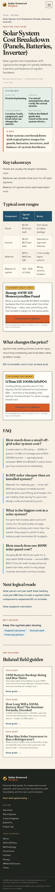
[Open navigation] (49, 4)
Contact (7, 855)
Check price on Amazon (27, 318)
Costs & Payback (11, 818)
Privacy (6, 859)
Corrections (8, 851)
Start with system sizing (16, 798)
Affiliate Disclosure (11, 863)
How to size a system (31, 595)
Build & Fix (7, 822)
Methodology (9, 847)
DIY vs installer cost (14, 364)
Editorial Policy (10, 842)
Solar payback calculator (17, 606)
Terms (6, 867)
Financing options (14, 634)
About (6, 838)
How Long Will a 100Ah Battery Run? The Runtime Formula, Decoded (24, 707)
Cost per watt (37, 630)
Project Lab (8, 826)
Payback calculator (15, 630)
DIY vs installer (38, 599)
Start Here (8, 810)
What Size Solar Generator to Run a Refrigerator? (26, 738)
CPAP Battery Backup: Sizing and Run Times (26, 676)
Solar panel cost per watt (17, 591)
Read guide (13, 691)
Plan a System (9, 814)
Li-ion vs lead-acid (37, 364)
